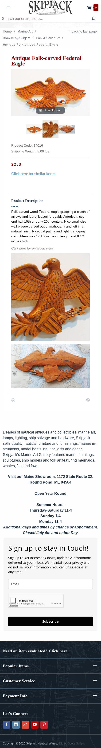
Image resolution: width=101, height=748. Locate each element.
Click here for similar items (33, 174)
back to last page (83, 31)
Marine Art (25, 31)
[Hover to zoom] (50, 92)
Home (7, 31)
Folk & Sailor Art (48, 38)
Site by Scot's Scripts (71, 743)
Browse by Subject (16, 38)
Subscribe (50, 621)
